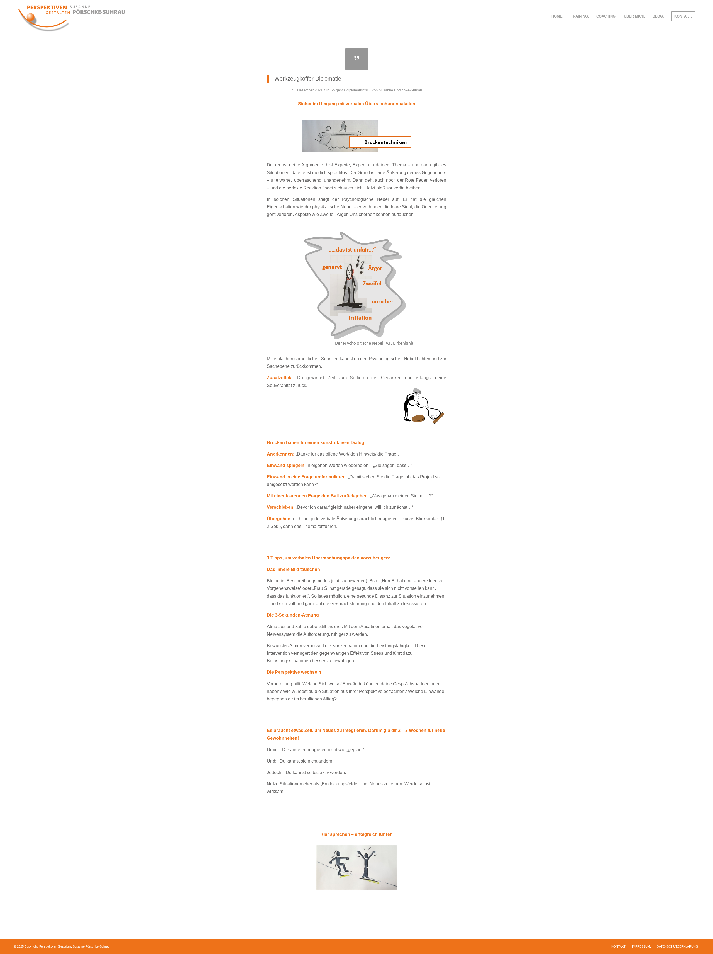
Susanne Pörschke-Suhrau (400, 90)
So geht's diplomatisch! (349, 90)
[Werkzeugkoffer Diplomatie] (356, 59)
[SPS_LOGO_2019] (71, 16)
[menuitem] (557, 16)
